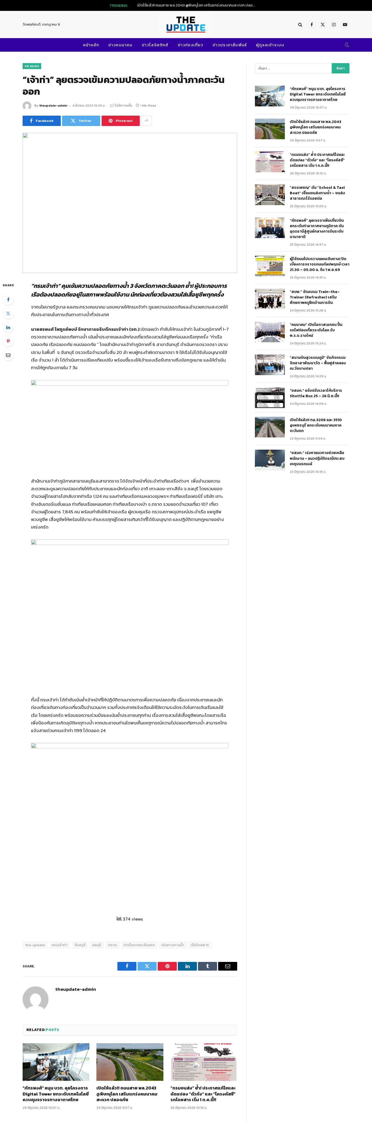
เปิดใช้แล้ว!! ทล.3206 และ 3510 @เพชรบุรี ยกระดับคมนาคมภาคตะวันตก (316, 425)
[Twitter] (8, 313)
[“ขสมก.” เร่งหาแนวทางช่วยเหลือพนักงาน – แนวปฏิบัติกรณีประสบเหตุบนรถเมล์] (270, 460)
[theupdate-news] (186, 24)
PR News (32, 66)
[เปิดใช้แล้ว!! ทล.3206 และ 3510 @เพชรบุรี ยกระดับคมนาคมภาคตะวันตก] (270, 427)
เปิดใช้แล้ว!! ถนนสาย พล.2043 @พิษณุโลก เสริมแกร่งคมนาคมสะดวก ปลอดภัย (198, 5)
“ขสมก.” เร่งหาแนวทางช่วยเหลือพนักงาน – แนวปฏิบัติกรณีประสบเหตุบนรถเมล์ (317, 458)
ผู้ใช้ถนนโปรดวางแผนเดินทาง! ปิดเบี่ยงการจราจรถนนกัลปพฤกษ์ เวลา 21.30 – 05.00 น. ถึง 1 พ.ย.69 (319, 264)
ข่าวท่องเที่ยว (190, 45)
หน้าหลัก (91, 45)
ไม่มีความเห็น (123, 105)
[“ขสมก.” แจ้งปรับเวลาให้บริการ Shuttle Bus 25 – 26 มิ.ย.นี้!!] (270, 397)
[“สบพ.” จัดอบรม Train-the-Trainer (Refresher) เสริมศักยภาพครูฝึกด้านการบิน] (270, 299)
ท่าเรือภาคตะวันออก (139, 944)
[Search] (300, 24)
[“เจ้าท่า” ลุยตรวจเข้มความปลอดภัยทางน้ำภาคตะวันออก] (130, 203)
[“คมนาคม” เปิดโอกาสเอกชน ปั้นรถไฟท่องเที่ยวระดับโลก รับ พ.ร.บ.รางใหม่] (270, 332)
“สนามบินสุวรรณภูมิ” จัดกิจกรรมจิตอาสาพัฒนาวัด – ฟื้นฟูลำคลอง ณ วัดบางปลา (318, 363)
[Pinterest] (8, 341)
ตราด (112, 944)
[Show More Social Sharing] (146, 121)
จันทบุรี (80, 944)
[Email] (8, 355)
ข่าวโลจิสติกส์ (155, 45)
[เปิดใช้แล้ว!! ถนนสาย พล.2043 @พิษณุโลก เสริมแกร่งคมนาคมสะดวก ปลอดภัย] (129, 1062)
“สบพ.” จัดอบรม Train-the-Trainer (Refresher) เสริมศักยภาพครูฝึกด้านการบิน (315, 297)
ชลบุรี (96, 944)
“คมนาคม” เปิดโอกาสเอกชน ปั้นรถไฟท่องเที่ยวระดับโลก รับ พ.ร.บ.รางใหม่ (316, 330)
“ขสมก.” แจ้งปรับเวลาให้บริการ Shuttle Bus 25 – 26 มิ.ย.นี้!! (316, 393)
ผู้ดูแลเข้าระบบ (270, 45)
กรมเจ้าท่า (60, 944)
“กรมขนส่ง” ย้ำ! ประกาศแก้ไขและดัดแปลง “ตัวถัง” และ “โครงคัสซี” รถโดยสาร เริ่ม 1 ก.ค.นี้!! (203, 1094)
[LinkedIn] (8, 327)
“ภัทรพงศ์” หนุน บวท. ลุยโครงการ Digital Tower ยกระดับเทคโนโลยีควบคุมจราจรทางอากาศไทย (56, 1094)
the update (35, 944)
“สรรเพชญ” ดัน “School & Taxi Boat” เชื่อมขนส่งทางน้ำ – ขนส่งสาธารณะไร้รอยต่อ (317, 193)
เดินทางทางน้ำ (172, 944)
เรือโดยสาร (200, 944)
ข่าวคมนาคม (120, 45)
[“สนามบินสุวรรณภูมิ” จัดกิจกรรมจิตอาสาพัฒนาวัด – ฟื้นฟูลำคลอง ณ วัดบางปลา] (270, 364)
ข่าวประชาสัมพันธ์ (230, 45)
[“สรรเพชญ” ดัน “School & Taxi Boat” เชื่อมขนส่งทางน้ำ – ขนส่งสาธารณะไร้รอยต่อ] (270, 194)
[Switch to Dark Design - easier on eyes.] (346, 44)
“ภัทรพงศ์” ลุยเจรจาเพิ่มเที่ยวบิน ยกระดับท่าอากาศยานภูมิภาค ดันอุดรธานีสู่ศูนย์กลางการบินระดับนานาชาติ (317, 229)
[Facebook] (8, 299)
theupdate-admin (53, 105)
